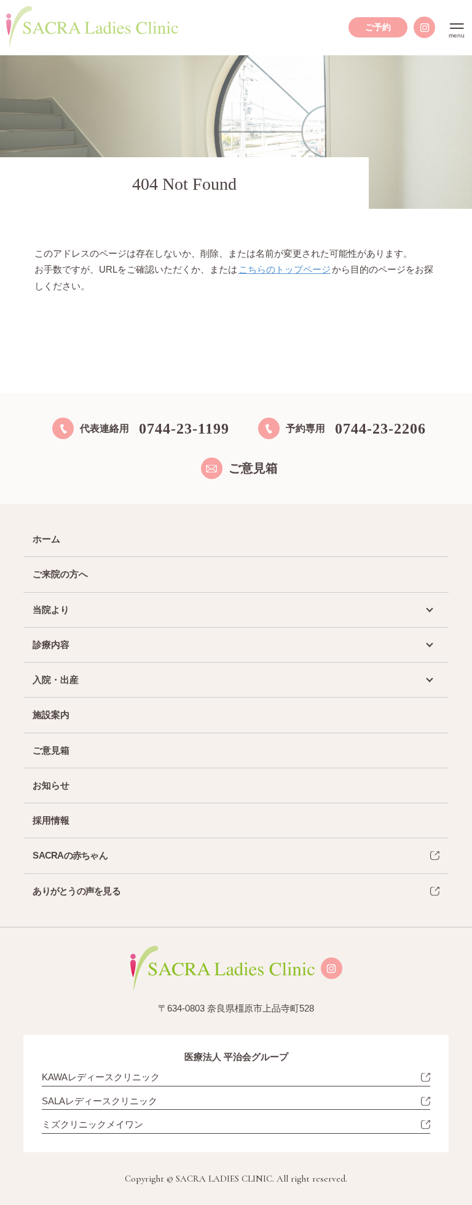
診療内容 (51, 644)
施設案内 (51, 714)
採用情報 (51, 820)
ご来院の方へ (60, 574)
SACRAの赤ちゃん (70, 855)
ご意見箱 (51, 750)
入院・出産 (56, 679)
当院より (51, 609)
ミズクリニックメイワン (92, 1124)
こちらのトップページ (284, 269)
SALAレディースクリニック (99, 1101)
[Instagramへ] (424, 27)
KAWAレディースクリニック (101, 1077)
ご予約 (378, 27)
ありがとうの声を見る (76, 891)
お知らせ (51, 785)
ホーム (46, 539)
